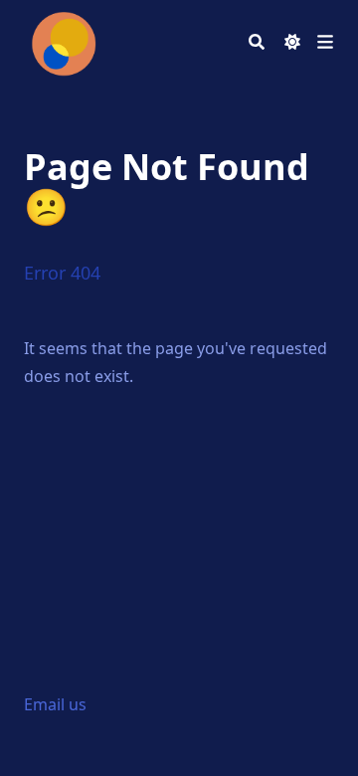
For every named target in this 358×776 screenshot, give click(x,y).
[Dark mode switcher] (292, 42)
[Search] (257, 42)
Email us (55, 704)
